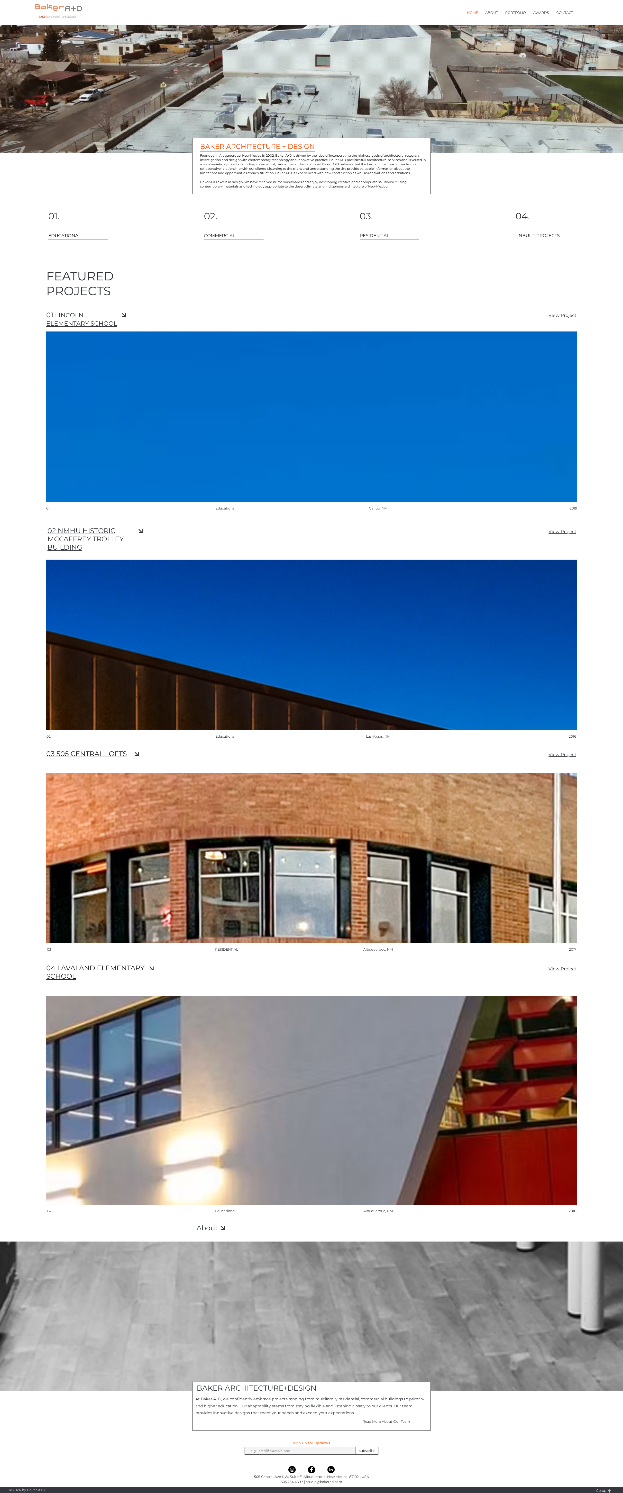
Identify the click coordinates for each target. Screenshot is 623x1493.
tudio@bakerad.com (325, 1482)
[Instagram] (292, 1469)
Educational (225, 1211)
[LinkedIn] (331, 1469)
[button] (492, 13)
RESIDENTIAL (226, 949)
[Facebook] (311, 1469)
